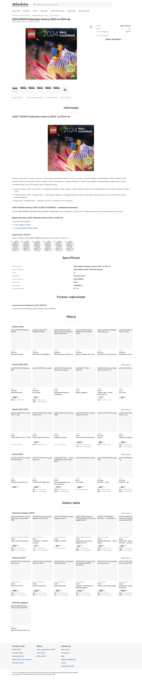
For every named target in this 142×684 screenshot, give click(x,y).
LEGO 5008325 (66, 97)
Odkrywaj (43, 11)
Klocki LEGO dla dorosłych (22, 659)
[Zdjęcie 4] (40, 90)
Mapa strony (65, 649)
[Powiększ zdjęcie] (51, 54)
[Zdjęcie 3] (31, 90)
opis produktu (25, 221)
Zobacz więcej (125, 365)
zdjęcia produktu (25, 225)
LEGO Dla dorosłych (58, 11)
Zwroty (63, 663)
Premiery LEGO (18, 663)
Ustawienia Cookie (67, 666)
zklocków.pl (15, 15)
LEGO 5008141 (38, 309)
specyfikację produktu (30, 228)
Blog (62, 656)
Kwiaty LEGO (71, 11)
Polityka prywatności (68, 659)
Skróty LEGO (41, 656)
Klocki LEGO (16, 11)
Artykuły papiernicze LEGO (40, 15)
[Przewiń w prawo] (129, 344)
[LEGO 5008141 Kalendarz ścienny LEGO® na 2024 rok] (26, 246)
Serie (34, 11)
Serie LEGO (41, 653)
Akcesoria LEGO (84, 11)
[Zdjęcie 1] (15, 90)
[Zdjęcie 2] (23, 90)
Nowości (26, 11)
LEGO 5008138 (52, 97)
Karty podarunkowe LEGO (46, 649)
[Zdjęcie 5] (48, 90)
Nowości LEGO (17, 653)
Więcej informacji (114, 39)
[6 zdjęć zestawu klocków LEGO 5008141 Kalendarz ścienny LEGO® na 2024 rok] (65, 90)
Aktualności (65, 653)
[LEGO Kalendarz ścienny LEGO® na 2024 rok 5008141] (15, 246)
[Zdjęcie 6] (56, 90)
